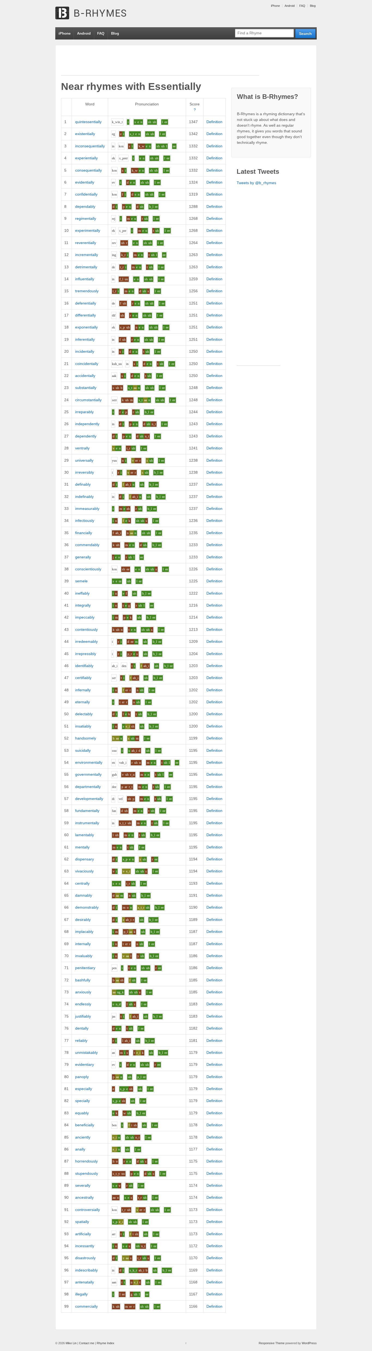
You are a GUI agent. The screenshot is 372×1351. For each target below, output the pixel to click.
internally (83, 944)
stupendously (86, 1173)
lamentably (84, 835)
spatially (82, 1221)
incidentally (84, 351)
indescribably (86, 1270)
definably (83, 484)
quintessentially (88, 122)
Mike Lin (71, 1343)
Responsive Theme (272, 1343)
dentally (82, 1028)
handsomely (85, 738)
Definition (214, 122)
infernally (83, 690)
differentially (85, 315)
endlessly (83, 1004)
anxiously (83, 992)
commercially (86, 1306)
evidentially (84, 182)
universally (84, 460)
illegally (81, 1294)
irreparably (84, 412)
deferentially (85, 303)
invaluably (83, 956)
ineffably (82, 593)
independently (87, 424)
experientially (86, 158)
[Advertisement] (160, 63)
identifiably (84, 666)
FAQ (302, 5)
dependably (85, 206)
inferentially (85, 339)
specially (82, 1101)
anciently (82, 1137)
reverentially (85, 243)
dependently (85, 436)
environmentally (88, 762)
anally (80, 1149)
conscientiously (88, 569)
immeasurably (87, 508)
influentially (84, 279)
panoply (82, 1077)
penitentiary (85, 968)
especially (83, 1089)
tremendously (87, 291)
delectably (84, 714)
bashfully (82, 980)
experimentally (87, 230)
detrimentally (86, 267)
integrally (83, 605)
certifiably (83, 678)
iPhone (275, 5)
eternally (82, 702)
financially (83, 533)
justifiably (83, 1016)
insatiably (83, 726)
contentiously (86, 629)
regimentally (85, 218)
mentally (82, 847)
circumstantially (88, 400)
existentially (85, 134)
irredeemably (86, 641)
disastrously (85, 1258)
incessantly (84, 1246)
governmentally (88, 774)
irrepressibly (85, 654)
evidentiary (84, 1064)
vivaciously (84, 871)
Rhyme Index (105, 1343)
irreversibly (84, 472)
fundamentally (87, 810)
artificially (83, 1234)
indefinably (84, 496)
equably (82, 1113)
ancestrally (84, 1197)
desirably (83, 919)
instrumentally (87, 823)
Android (290, 5)
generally (83, 557)
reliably (81, 1040)
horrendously (86, 1161)
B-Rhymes (96, 13)
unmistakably (86, 1052)
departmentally (88, 786)
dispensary (84, 859)
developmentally (89, 798)
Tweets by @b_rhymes (256, 183)
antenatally (84, 1282)
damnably (83, 895)
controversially (87, 1209)
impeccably (84, 617)
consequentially (88, 170)
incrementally (86, 254)
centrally (82, 883)
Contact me (86, 1343)
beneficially (84, 1125)
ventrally (82, 448)
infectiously (84, 520)
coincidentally (86, 363)
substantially (85, 387)
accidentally (85, 375)
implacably (84, 931)
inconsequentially (90, 146)
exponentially (86, 327)
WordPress (309, 1343)
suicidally (83, 750)
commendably (87, 545)
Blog (313, 5)
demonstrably (87, 907)
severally (82, 1185)
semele (81, 581)
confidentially (86, 194)
